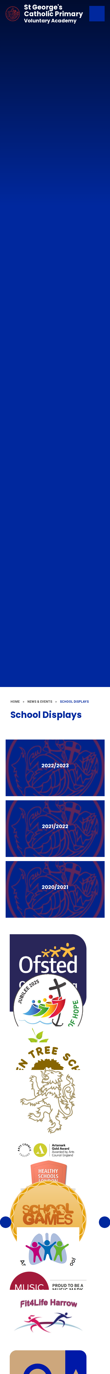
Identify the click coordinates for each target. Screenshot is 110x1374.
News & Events (39, 701)
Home (15, 701)
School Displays (74, 701)
